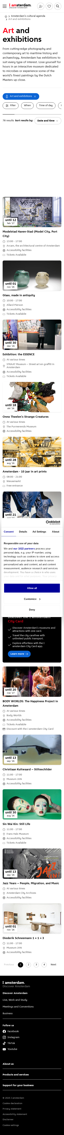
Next (53, 964)
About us (8, 1064)
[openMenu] (5, 6)
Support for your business (18, 1085)
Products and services (16, 1074)
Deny (32, 609)
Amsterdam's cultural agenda (28, 16)
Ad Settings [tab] (39, 531)
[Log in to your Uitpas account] (40, 6)
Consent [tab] (9, 531)
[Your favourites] (49, 6)
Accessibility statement (15, 1114)
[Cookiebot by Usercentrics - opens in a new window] (46, 522)
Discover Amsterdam (15, 993)
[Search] (57, 6)
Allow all (32, 588)
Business (8, 1013)
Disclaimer (8, 1119)
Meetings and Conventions (18, 1006)
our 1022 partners (24, 548)
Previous (9, 964)
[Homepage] (6, 16)
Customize (30, 598)
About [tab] (55, 531)
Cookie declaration (12, 1103)
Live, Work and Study (15, 1000)
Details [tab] (23, 531)
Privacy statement (12, 1109)
